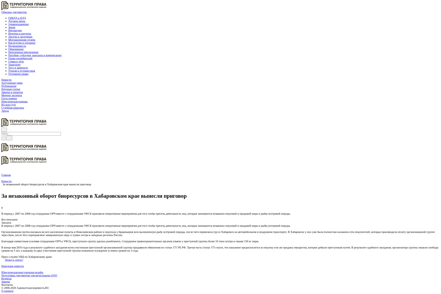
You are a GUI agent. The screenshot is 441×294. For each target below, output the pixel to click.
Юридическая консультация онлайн (22, 272)
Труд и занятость (18, 67)
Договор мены (16, 21)
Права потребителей (20, 58)
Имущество (15, 30)
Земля (11, 27)
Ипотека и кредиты (19, 33)
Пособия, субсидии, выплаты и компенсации (34, 55)
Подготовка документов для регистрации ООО (29, 275)
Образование (16, 49)
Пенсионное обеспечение (23, 52)
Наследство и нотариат (21, 42)
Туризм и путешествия (21, 70)
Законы (5, 281)
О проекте (7, 291)
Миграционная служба (21, 39)
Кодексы (6, 278)
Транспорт (14, 64)
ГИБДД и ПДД (17, 18)
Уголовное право (18, 73)
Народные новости (12, 266)
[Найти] (9, 138)
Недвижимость (17, 46)
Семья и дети (16, 61)
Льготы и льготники (20, 36)
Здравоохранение (18, 24)
